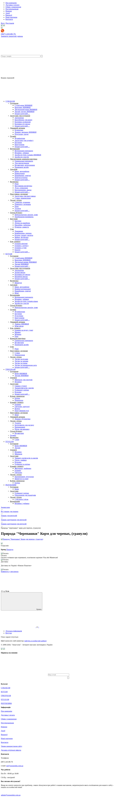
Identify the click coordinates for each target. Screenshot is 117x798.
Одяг (12, 229)
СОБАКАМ (10, 101)
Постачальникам (11, 9)
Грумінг (13, 136)
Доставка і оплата (12, 5)
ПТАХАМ (9, 442)
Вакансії (8, 15)
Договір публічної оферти (11, 750)
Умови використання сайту (11, 746)
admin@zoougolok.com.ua (10, 795)
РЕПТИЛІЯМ (10, 485)
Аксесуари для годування (20, 116)
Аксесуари (14, 384)
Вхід (2, 23)
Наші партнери (11, 17)
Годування (14, 103)
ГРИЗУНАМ (10, 369)
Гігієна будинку (16, 213)
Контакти (9, 19)
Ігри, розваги (15, 241)
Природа (9, 549)
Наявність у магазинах (10, 571)
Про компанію (11, 3)
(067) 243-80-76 (8, 34)
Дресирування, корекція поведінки (23, 159)
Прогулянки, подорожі (19, 194)
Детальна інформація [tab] (13, 631)
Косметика (14, 182)
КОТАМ (8, 254)
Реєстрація (10, 23)
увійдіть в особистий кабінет (35, 641)
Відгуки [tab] (8, 633)
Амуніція (13, 169)
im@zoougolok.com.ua (14, 766)
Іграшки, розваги (16, 402)
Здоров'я (13, 378)
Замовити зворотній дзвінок (12, 36)
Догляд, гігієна (16, 200)
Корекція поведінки (17, 338)
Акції (7, 13)
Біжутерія (13, 219)
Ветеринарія (15, 149)
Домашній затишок (17, 128)
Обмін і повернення (13, 7)
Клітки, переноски (17, 396)
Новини (8, 11)
